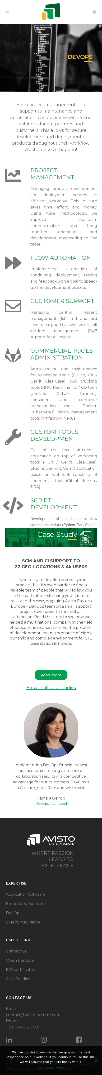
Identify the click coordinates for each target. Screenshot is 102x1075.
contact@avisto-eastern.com (33, 1015)
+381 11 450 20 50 (22, 1027)
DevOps (13, 913)
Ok (40, 1068)
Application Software (26, 894)
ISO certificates (20, 969)
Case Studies (18, 979)
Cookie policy (54, 1068)
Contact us (16, 951)
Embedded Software (26, 903)
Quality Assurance (23, 922)
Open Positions (20, 960)
